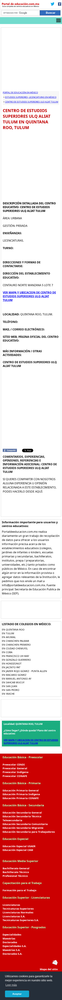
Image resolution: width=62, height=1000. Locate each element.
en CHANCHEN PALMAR (15, 640)
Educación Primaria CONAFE (21, 798)
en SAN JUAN (9, 686)
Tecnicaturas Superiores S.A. (21, 920)
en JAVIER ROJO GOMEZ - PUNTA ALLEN (24, 671)
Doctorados (10, 942)
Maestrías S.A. (11, 950)
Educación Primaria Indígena (21, 794)
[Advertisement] (31, 60)
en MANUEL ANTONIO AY (16, 678)
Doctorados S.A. (12, 953)
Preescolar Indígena (15, 772)
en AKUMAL (9, 637)
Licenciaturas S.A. (14, 916)
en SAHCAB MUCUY (13, 682)
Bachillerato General (16, 868)
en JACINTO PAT (11, 667)
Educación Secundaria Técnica (22, 816)
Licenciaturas (11, 905)
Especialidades (12, 934)
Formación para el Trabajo (19, 890)
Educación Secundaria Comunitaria (25, 824)
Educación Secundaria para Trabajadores (29, 831)
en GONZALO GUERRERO (16, 659)
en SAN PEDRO (10, 690)
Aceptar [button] (17, 993)
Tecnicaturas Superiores (18, 908)
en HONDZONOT (12, 663)
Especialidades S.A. (14, 946)
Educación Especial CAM (18, 850)
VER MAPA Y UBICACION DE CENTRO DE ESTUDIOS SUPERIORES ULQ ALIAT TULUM (29, 296)
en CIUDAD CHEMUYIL (15, 648)
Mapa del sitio (49, 969)
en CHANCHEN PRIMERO (16, 644)
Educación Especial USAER (19, 846)
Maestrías (9, 938)
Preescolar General (15, 768)
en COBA (7, 652)
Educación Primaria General (21, 790)
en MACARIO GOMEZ (14, 674)
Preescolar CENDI (14, 764)
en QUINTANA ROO (13, 629)
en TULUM (8, 633)
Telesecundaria (12, 820)
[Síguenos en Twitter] (52, 4)
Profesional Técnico (15, 876)
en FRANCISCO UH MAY (15, 656)
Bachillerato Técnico (16, 872)
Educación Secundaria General (22, 812)
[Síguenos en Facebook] (58, 4)
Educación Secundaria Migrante (23, 827)
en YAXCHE (8, 693)
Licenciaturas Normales (18, 912)
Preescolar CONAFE (15, 776)
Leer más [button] (11, 985)
